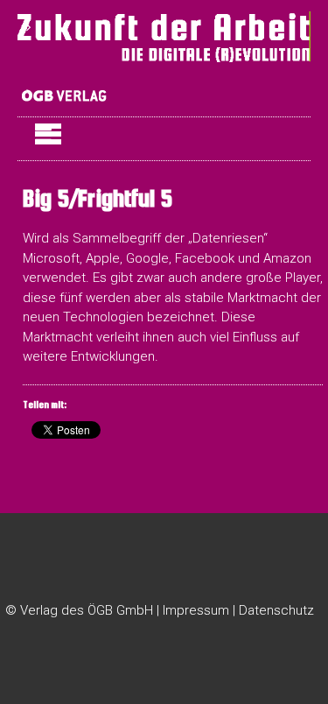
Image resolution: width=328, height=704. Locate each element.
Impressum (196, 610)
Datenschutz (276, 610)
